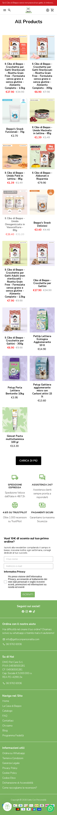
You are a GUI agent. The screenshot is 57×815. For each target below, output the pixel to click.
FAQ (4, 716)
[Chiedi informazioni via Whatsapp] (50, 808)
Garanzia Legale (11, 763)
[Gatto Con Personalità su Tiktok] (34, 611)
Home (5, 701)
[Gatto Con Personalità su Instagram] (26, 611)
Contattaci (7, 720)
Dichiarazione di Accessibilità (17, 782)
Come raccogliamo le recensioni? (19, 787)
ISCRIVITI (27, 594)
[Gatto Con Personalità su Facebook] (23, 611)
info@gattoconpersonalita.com (21, 639)
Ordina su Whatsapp (13, 753)
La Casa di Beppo (11, 706)
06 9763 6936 (12, 644)
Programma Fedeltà (13, 735)
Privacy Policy (9, 768)
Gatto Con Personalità (36, 800)
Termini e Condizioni (12, 758)
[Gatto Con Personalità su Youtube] (30, 611)
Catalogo (7, 711)
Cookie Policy (9, 773)
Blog (5, 730)
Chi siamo (7, 725)
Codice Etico (9, 778)
